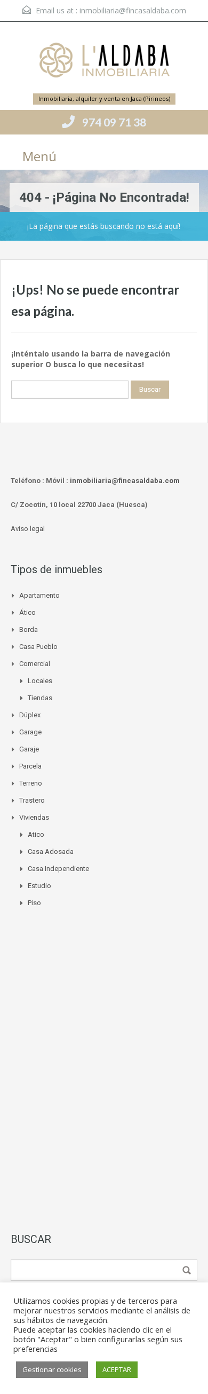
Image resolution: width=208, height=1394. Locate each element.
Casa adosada (51, 852)
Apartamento (39, 595)
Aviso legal (28, 529)
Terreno (30, 783)
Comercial (34, 664)
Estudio (39, 886)
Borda (28, 629)
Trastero (32, 800)
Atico (36, 834)
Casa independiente (58, 869)
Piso (34, 903)
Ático (27, 612)
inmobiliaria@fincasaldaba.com (132, 10)
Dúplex (30, 715)
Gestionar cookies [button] (52, 1369)
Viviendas (34, 817)
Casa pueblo (38, 647)
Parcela (30, 766)
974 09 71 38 (114, 122)
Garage (30, 732)
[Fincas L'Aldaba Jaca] (104, 61)
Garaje (29, 749)
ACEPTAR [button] (116, 1369)
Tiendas (40, 698)
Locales (40, 681)
